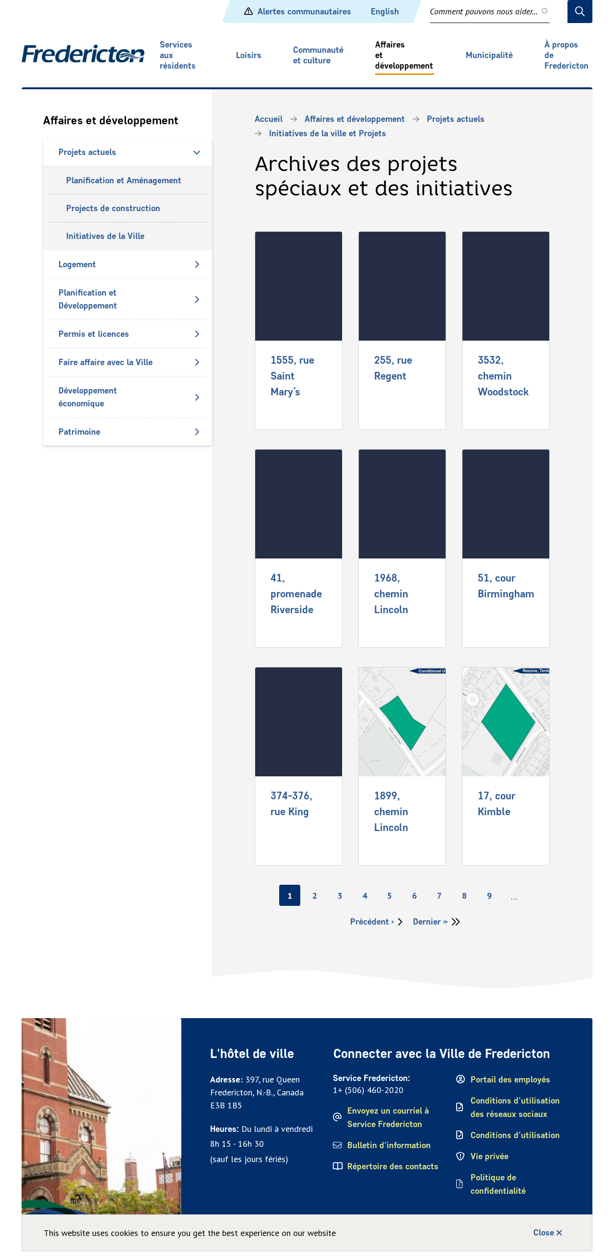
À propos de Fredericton (566, 55)
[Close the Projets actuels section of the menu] (196, 152)
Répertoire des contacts (392, 1166)
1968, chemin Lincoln (391, 593)
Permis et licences (94, 334)
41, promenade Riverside (296, 593)
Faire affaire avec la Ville (106, 362)
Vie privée (489, 1156)
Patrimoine (79, 432)
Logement (77, 264)
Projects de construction (113, 208)
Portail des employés (510, 1079)
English (385, 11)
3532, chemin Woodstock (503, 376)
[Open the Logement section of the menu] (196, 264)
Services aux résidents (178, 55)
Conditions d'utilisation (515, 1135)
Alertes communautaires (304, 11)
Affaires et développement (404, 55)
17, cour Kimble (496, 803)
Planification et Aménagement (123, 180)
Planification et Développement (88, 299)
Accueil (269, 119)
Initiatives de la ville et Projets (327, 133)
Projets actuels (87, 152)
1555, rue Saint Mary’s (292, 376)
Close (543, 1232)
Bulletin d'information (389, 1145)
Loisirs (248, 55)
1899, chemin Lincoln (391, 811)
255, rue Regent (393, 368)
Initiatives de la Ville (105, 236)
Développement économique (88, 397)
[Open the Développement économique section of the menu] (196, 397)
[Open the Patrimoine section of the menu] (196, 431)
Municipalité (489, 55)
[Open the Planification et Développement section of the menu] (196, 299)
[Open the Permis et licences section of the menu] (196, 334)
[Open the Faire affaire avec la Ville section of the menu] (196, 362)
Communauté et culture (318, 55)
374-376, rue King (291, 803)
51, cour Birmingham (506, 585)
